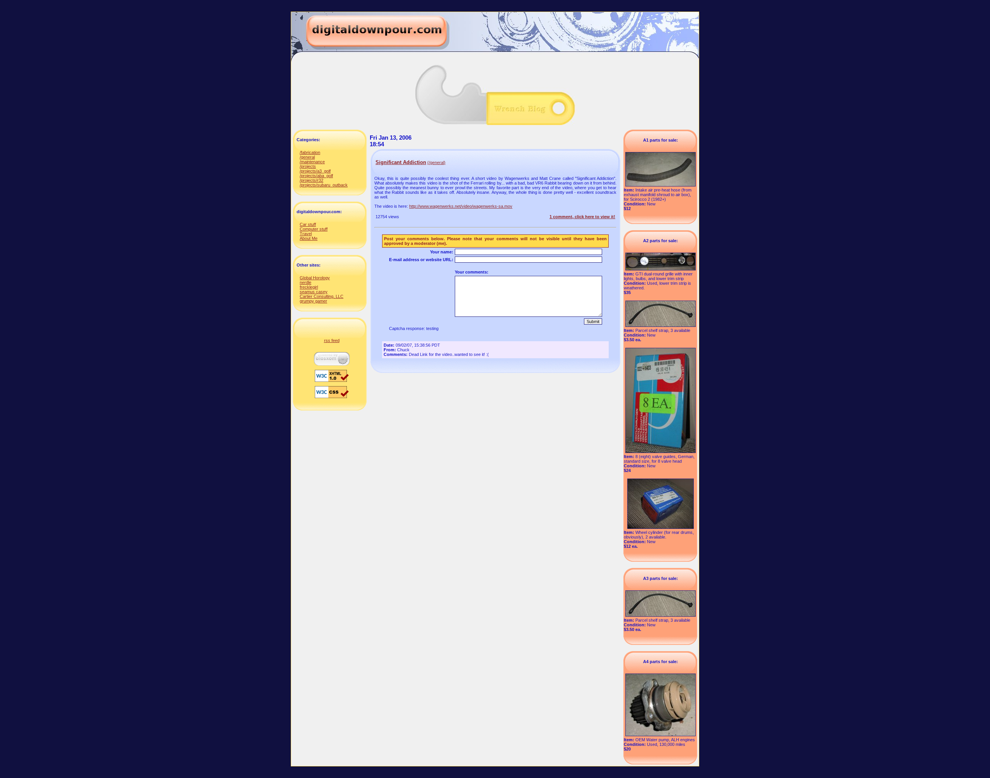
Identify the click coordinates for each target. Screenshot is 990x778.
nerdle (305, 282)
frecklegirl (309, 287)
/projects (308, 166)
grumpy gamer (313, 301)
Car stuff (308, 224)
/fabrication (310, 152)
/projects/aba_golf (316, 175)
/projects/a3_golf (315, 171)
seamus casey (314, 291)
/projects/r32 (311, 180)
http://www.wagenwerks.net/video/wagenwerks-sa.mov (460, 206)
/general (307, 157)
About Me (308, 238)
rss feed (332, 340)
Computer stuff (314, 229)
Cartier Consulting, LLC (321, 296)
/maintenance (312, 161)
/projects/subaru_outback (324, 185)
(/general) (436, 162)
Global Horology (315, 277)
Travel (306, 233)
